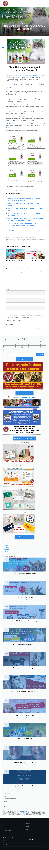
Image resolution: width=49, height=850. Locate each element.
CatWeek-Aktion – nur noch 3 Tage (24, 709)
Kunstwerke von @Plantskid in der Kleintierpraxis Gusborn (24, 662)
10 (3, 344)
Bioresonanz (7, 803)
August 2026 (7, 543)
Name (8, 289)
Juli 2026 (6, 545)
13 (22, 344)
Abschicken (39, 328)
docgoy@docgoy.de (9, 844)
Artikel (5, 801)
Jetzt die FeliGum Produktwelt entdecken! (24, 638)
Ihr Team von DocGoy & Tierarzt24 (14, 190)
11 (9, 344)
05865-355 (7, 842)
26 (15, 347)
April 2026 (6, 551)
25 (9, 347)
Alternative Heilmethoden (10, 798)
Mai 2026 (6, 549)
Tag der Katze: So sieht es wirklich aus (24, 780)
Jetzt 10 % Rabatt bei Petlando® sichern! (15, 256)
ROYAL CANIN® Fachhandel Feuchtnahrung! (24, 615)
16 (40, 344)
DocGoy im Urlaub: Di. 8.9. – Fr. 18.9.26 (24, 756)
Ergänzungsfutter (14, 123)
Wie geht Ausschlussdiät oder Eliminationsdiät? (24, 685)
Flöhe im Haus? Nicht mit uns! (35, 256)
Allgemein (6, 796)
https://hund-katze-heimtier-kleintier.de (27, 811)
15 (34, 344)
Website (8, 305)
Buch (5, 806)
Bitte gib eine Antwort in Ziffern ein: (14, 320)
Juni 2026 (6, 547)
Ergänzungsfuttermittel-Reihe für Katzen (33, 75)
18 (9, 346)
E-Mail (8, 297)
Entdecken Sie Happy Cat (24, 732)
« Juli (4, 351)
